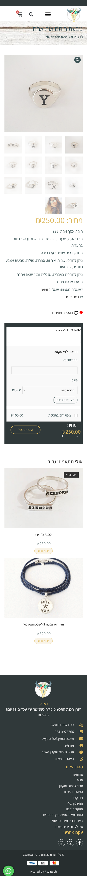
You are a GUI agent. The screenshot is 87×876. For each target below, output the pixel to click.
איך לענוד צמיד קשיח (69, 826)
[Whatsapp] (61, 842)
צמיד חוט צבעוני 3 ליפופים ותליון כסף (43, 624)
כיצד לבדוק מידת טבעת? (67, 821)
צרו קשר (77, 797)
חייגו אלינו (72, 297)
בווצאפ (46, 289)
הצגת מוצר (44, 550)
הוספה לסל (25, 429)
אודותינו (78, 774)
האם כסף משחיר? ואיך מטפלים (63, 815)
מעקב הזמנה (74, 809)
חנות (80, 780)
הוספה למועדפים (62, 312)
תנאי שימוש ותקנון (71, 786)
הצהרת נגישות (73, 792)
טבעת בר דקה (43, 534)
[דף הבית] (81, 37)
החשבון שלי (75, 803)
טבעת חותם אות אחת (56, 37)
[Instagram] (70, 842)
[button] (47, 14)
